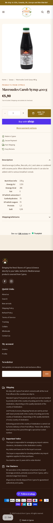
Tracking (5, 322)
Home (4, 80)
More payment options (26, 128)
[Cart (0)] (48, 12)
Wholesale (6, 331)
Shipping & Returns (10, 217)
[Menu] (10, 12)
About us (5, 294)
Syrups (11, 80)
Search (4, 299)
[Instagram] (11, 281)
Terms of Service (8, 317)
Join (46, 374)
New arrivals (6, 303)
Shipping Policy (8, 308)
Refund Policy (7, 313)
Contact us (6, 336)
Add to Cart (41, 113)
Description (7, 159)
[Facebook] (4, 281)
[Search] (42, 12)
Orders (5, 349)
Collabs (5, 326)
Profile (4, 354)
